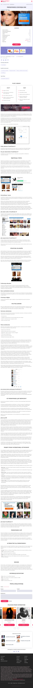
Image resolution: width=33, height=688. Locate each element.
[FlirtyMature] (18, 640)
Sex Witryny (3, 72)
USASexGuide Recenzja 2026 (10, 640)
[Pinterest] (8, 60)
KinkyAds (17, 659)
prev (15, 628)
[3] (6, 586)
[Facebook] (1, 60)
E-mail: (18, 588)
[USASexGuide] (3, 640)
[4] (7, 586)
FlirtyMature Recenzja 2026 (25, 640)
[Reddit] (14, 651)
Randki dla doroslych (4, 68)
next (18, 628)
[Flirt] (16, 51)
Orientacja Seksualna (4, 62)
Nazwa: (2, 588)
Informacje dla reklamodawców (18, 679)
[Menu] (31, 1)
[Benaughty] (10, 51)
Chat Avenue (3, 656)
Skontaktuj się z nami (21, 683)
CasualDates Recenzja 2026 (10, 636)
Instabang (26, 662)
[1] (4, 586)
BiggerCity (2, 659)
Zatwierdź (4, 601)
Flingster (2, 657)
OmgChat (18, 657)
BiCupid (25, 657)
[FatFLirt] (3, 644)
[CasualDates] (3, 636)
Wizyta (16, 44)
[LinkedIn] (3, 60)
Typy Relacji (3, 76)
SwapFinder (26, 659)
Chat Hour (18, 656)
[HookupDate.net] (18, 636)
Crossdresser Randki (4, 70)
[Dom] (6, 1)
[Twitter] (6, 60)
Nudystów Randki (12, 70)
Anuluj (10, 601)
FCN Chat (25, 656)
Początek (26, 107)
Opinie (11, 683)
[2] (5, 586)
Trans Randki (3, 64)
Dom (9, 683)
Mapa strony (15, 683)
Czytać (9, 622)
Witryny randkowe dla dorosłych (22, 70)
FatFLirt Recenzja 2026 (9, 644)
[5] (8, 586)
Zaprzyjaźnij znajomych (5, 78)
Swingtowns (18, 662)
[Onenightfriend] (23, 51)
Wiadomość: (3, 593)
